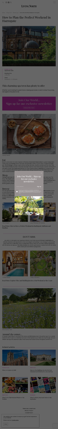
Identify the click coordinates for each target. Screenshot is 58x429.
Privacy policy (21, 191)
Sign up (39, 186)
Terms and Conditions (29, 191)
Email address (19, 187)
